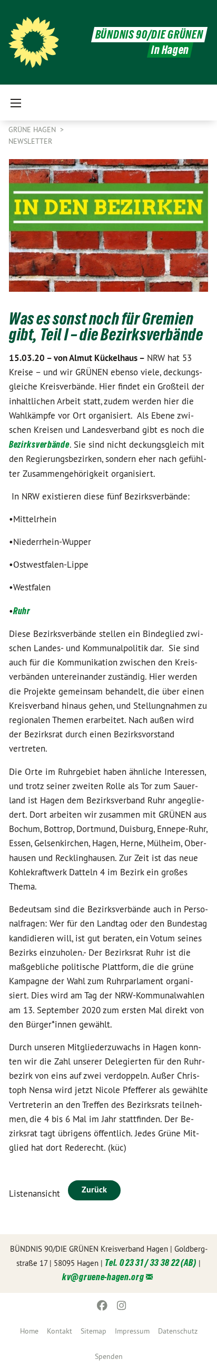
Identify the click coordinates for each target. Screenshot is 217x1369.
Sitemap (93, 1331)
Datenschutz (178, 1331)
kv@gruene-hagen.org (103, 1276)
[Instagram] (121, 1305)
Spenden (109, 1356)
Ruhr (22, 610)
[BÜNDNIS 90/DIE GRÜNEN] (33, 42)
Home (29, 1331)
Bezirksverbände (39, 444)
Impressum (132, 1331)
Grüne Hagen (33, 129)
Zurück (94, 1189)
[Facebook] (102, 1305)
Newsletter (30, 141)
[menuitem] (29, 1331)
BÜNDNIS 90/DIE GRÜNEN (149, 34)
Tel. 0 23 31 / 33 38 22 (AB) (150, 1262)
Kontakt (59, 1331)
